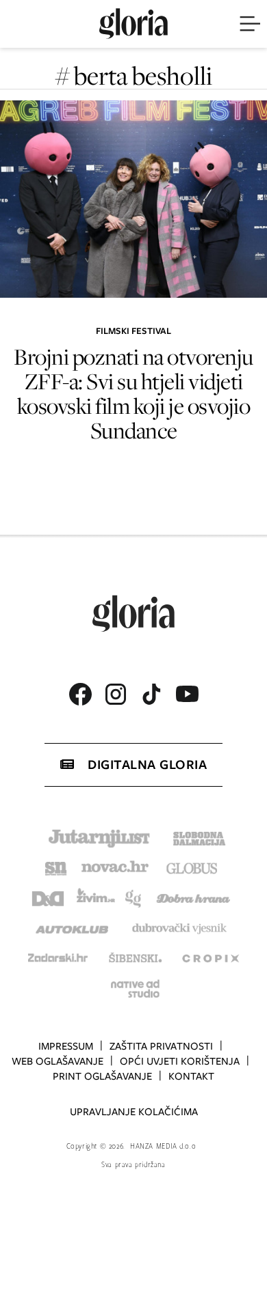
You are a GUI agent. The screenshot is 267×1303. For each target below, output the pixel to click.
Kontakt (191, 1076)
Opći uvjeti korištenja (180, 1061)
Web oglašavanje (57, 1061)
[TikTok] (151, 694)
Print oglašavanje (102, 1076)
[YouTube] (187, 694)
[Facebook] (80, 694)
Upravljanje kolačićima (134, 1111)
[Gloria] (133, 24)
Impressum (65, 1046)
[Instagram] (116, 694)
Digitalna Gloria (147, 764)
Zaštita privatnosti (161, 1046)
